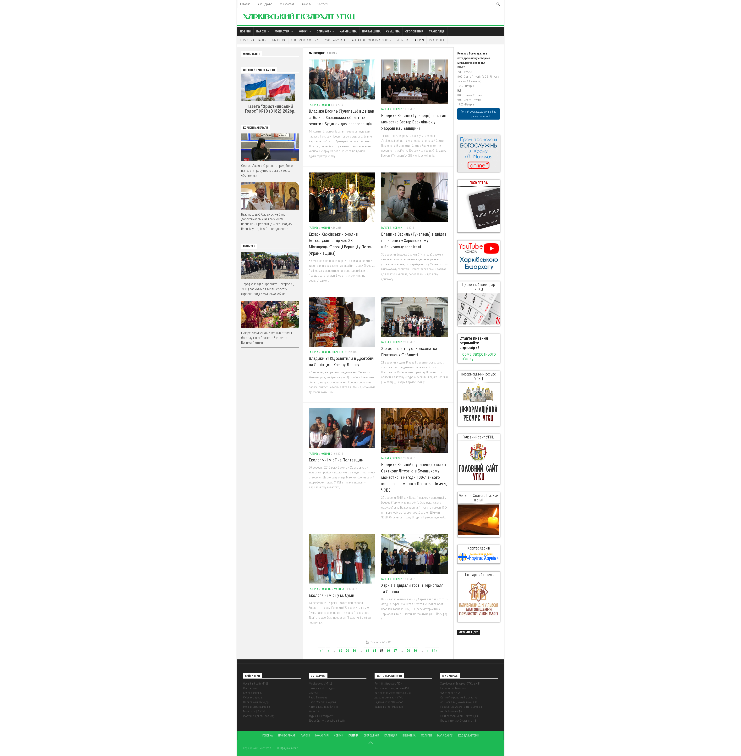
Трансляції (437, 31)
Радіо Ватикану (318, 697)
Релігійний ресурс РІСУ (388, 683)
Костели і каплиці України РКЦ (392, 688)
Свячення (337, 352)
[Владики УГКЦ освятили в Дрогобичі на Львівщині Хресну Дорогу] (342, 322)
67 (395, 650)
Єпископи (305, 4)
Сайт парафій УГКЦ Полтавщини (459, 716)
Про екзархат (286, 4)
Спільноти (324, 31)
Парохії (261, 31)
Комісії (303, 31)
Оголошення (414, 31)
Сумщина (393, 31)
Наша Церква (264, 4)
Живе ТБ (314, 711)
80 (415, 650)
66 (388, 650)
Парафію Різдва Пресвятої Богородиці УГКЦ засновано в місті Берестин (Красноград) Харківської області (267, 289)
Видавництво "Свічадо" (389, 702)
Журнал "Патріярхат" (321, 716)
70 (408, 650)
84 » (434, 650)
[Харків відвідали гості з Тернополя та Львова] (414, 554)
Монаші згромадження (257, 706)
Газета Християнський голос (369, 40)
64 (374, 650)
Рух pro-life (437, 40)
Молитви (402, 40)
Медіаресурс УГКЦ (320, 683)
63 (367, 650)
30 (354, 650)
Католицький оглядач (322, 688)
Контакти (322, 4)
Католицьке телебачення (324, 706)
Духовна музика (334, 40)
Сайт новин (250, 688)
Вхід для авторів (468, 735)
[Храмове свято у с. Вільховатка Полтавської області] (414, 317)
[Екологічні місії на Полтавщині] (342, 428)
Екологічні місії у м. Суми (331, 595)
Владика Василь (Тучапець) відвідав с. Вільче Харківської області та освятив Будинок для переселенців (341, 117)
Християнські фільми (304, 40)
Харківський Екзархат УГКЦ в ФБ (460, 683)
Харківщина (348, 31)
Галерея (419, 40)
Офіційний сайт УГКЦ (255, 683)
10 (340, 650)
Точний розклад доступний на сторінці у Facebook (478, 114)
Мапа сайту (445, 735)
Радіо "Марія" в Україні (322, 702)
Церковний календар (256, 702)
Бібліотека (279, 40)
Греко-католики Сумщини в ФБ (458, 720)
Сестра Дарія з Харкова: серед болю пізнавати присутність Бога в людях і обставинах (267, 170)
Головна (245, 4)
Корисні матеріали (252, 40)
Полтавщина (371, 31)
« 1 (322, 650)
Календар (390, 735)
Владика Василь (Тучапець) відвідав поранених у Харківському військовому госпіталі (413, 240)
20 (347, 650)
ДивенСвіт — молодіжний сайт (327, 720)
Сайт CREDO (316, 693)
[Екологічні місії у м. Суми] (342, 559)
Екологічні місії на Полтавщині (336, 460)
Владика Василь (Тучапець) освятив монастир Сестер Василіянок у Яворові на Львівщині (413, 122)
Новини (245, 31)
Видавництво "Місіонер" (389, 706)
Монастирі (282, 31)
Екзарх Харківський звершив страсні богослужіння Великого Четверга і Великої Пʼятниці (266, 338)
